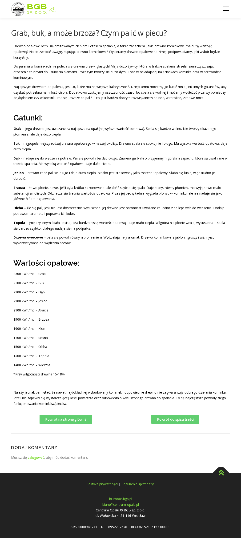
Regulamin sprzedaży (138, 484)
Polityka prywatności (102, 484)
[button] (66, 419)
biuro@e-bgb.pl (120, 499)
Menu (226, 9)
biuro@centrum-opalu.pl (120, 504)
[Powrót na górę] (221, 473)
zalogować (36, 457)
